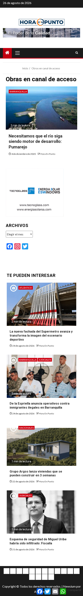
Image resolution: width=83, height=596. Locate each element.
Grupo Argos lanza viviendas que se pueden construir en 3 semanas (36, 473)
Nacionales (26, 427)
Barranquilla (18, 91)
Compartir (74, 590)
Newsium (69, 586)
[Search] (76, 52)
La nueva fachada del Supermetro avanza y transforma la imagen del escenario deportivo (41, 335)
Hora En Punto (47, 153)
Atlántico (25, 287)
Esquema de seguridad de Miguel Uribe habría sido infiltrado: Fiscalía (38, 541)
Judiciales (45, 359)
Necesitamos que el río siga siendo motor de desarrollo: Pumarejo (35, 141)
